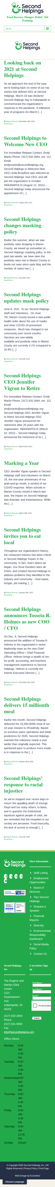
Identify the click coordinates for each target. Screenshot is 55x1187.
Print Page (44, 1168)
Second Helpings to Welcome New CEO (25, 141)
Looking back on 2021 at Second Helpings (22, 69)
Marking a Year (21, 463)
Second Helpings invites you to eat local (22, 536)
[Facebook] (6, 876)
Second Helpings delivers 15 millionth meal (26, 705)
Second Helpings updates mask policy (26, 297)
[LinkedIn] (17, 876)
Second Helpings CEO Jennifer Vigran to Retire (22, 381)
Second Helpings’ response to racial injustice (23, 784)
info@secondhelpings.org (19, 1032)
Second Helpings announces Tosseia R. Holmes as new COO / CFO (27, 618)
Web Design (21, 1176)
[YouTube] (6, 880)
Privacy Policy (30, 1168)
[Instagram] (22, 876)
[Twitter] (11, 876)
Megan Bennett (11, 121)
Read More (8, 124)
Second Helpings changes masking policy (22, 225)
